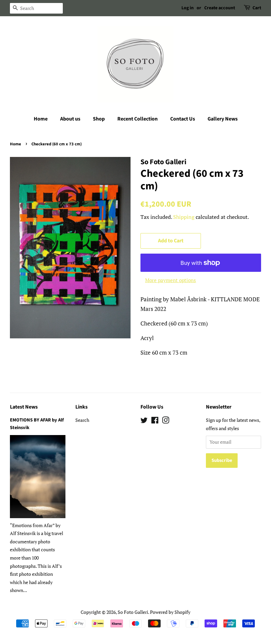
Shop (99, 119)
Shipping (183, 217)
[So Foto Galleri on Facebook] (155, 421)
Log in (187, 8)
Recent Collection (137, 119)
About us (70, 119)
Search (82, 420)
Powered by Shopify (170, 612)
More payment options (170, 280)
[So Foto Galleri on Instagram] (165, 421)
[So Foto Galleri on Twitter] (144, 421)
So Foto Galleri (133, 612)
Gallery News (223, 119)
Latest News (24, 407)
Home (41, 119)
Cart (256, 8)
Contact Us (182, 119)
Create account (219, 8)
